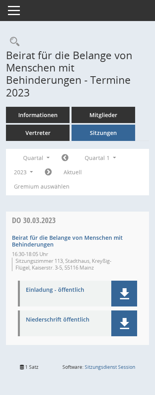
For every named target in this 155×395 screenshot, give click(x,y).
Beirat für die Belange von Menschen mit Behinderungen (67, 241)
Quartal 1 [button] (98, 158)
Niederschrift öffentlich (57, 319)
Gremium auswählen (42, 186)
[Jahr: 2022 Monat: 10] (65, 158)
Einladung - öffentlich (55, 290)
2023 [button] (21, 172)
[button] (124, 293)
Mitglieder (103, 115)
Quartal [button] (34, 158)
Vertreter (37, 133)
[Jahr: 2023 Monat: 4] (48, 172)
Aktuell (73, 172)
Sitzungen (103, 133)
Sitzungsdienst (110, 367)
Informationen (38, 115)
